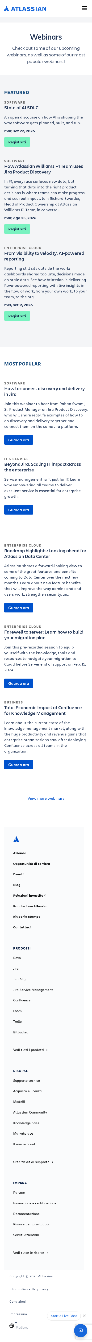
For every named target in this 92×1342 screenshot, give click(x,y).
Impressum (18, 1314)
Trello (17, 1021)
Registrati (17, 142)
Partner (19, 1192)
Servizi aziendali (26, 1235)
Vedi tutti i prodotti (28, 1050)
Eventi (18, 874)
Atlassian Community (30, 1112)
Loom (17, 1011)
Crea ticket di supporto (31, 1162)
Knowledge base (26, 1123)
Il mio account (24, 1144)
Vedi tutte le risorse (28, 1253)
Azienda (19, 853)
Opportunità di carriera (31, 864)
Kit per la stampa (27, 916)
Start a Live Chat (64, 1316)
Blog (17, 885)
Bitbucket (20, 1032)
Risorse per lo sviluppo (31, 1224)
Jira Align (20, 979)
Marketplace (23, 1133)
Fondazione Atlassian (31, 906)
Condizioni (17, 1301)
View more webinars (46, 798)
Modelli (19, 1102)
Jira (16, 968)
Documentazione (26, 1214)
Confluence (21, 1000)
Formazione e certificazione (34, 1203)
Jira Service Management (33, 990)
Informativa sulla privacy (29, 1289)
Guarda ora (18, 440)
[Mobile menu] (84, 8)
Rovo (17, 958)
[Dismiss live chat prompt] (84, 1316)
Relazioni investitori (29, 895)
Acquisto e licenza (27, 1091)
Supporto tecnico (26, 1080)
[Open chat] (80, 1330)
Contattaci (22, 927)
